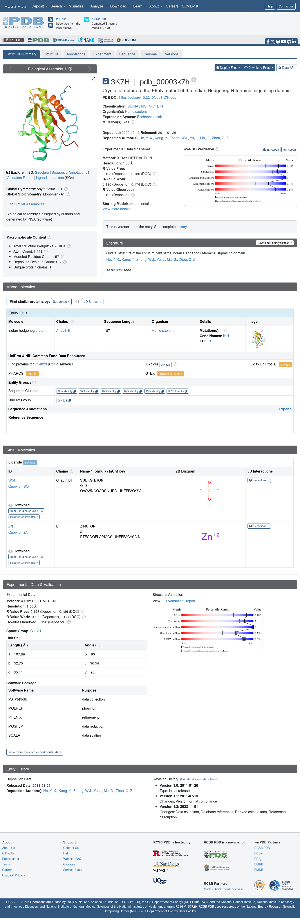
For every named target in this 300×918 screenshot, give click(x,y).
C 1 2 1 (36, 630)
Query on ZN (18, 532)
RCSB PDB (15, 6)
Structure (51, 54)
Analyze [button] (97, 6)
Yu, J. (194, 137)
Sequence (127, 54)
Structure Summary (21, 54)
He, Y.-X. (146, 137)
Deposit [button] (38, 6)
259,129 (61, 18)
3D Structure (92, 301)
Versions (172, 54)
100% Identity (176, 391)
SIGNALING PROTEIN (145, 106)
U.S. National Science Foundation (95, 902)
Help (270, 6)
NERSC (136, 911)
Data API (288, 67)
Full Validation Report (178, 600)
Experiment (102, 54)
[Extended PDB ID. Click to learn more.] (194, 79)
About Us (8, 847)
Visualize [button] (76, 6)
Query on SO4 (19, 486)
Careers (172, 6)
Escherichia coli (149, 116)
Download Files (259, 67)
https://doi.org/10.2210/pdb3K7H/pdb (147, 97)
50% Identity (87, 391)
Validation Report (19, 177)
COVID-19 (190, 6)
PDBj (257, 858)
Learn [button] (138, 6)
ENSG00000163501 (170, 374)
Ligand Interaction (50, 177)
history (182, 226)
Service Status (73, 869)
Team (6, 864)
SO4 (11, 480)
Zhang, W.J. (179, 137)
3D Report (273, 149)
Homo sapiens (136, 111)
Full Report (289, 149)
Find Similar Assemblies (25, 203)
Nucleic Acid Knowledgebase (224, 889)
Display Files (228, 67)
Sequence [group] (60, 301)
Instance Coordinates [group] (23, 516)
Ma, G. (205, 137)
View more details (116, 208)
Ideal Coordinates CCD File (26, 511)
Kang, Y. (161, 137)
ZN (10, 526)
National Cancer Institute (238, 902)
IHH (226, 335)
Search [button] (57, 6)
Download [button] (118, 6)
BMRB (258, 864)
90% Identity (131, 391)
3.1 (209, 340)
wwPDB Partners (267, 842)
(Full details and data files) (198, 779)
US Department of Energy (165, 902)
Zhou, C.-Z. (221, 137)
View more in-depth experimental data (34, 752)
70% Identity (109, 391)
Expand (285, 408)
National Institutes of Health (138, 906)
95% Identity (153, 391)
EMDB (258, 869)
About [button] (154, 6)
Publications (10, 858)
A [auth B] (63, 330)
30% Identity (65, 391)
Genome (150, 54)
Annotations (76, 54)
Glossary (69, 864)
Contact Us (71, 847)
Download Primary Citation (273, 243)
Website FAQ (72, 858)
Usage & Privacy (13, 875)
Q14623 (40, 364)
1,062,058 (99, 18)
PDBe (258, 853)
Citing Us (8, 853)
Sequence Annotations (69, 172)
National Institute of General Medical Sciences (78, 906)
